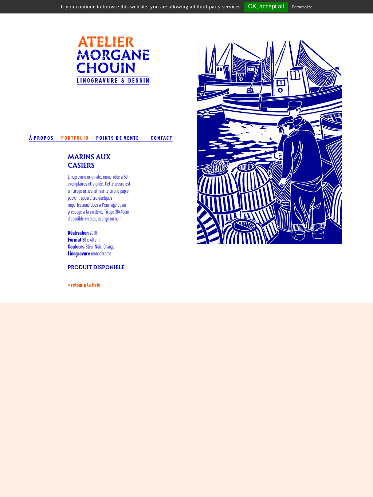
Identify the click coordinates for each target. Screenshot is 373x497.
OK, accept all (266, 6)
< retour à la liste (84, 285)
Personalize (302, 7)
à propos (41, 138)
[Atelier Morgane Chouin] (113, 67)
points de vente (118, 138)
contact (162, 138)
